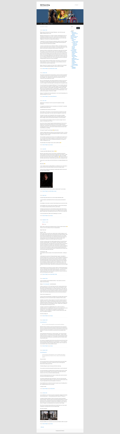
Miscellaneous (73, 35)
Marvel (73, 40)
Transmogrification (75, 64)
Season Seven (75, 44)
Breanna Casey (52, 68)
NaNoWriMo (74, 68)
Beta (73, 57)
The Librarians (74, 49)
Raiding (73, 60)
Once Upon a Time (75, 42)
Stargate (73, 48)
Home (41, 23)
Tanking (73, 63)
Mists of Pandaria (74, 56)
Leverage (56, 68)
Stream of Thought (50, 23)
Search (72, 26)
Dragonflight (74, 55)
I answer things (52, 274)
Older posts (42, 427)
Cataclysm (73, 53)
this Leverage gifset (46, 283)
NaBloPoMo (74, 67)
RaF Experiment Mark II (75, 59)
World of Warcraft (73, 50)
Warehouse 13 (55, 96)
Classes (73, 54)
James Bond (74, 39)
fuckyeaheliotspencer (43, 322)
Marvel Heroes (74, 32)
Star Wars (73, 47)
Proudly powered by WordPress (60, 430)
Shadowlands (74, 62)
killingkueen (44, 221)
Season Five (75, 43)
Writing (72, 66)
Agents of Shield (75, 41)
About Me (44, 23)
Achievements (74, 51)
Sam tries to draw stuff (74, 36)
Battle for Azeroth (74, 52)
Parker (54, 388)
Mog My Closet (74, 58)
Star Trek (73, 46)
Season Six (74, 45)
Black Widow (51, 191)
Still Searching (45, 5)
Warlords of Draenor (75, 65)
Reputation (73, 61)
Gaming (72, 31)
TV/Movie (72, 38)
